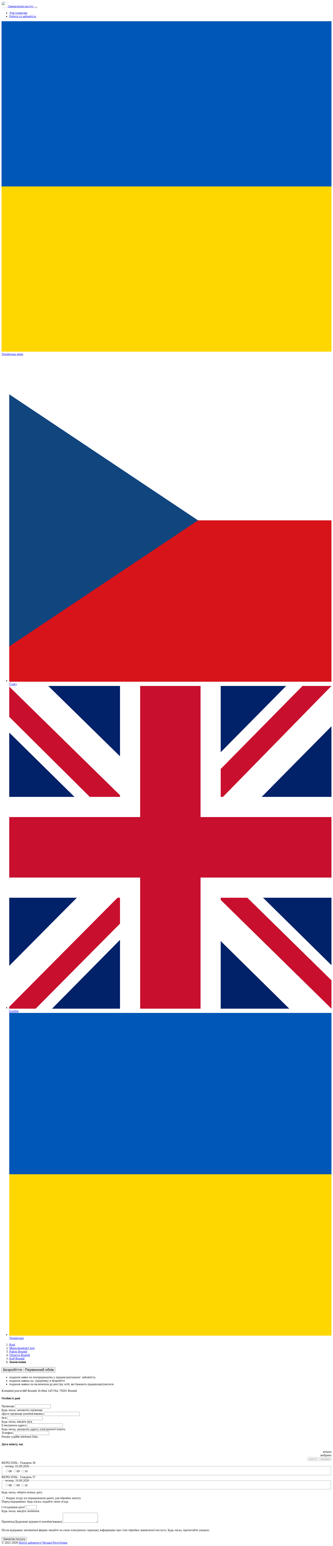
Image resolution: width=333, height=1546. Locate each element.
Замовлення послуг (20, 6)
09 (18, 1471)
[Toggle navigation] (35, 7)
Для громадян (18, 12)
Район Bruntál (18, 1351)
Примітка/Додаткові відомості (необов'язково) (32, 1521)
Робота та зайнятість (22, 16)
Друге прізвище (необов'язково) (22, 1413)
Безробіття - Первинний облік (28, 1370)
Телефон (7, 1432)
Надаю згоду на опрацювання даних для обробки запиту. (43, 1498)
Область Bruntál (19, 1355)
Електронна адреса (14, 1425)
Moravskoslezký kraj (22, 1348)
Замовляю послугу (14, 1539)
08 (10, 1471)
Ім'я (4, 1417)
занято (313, 1459)
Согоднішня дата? (13, 1507)
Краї (12, 1344)
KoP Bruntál (16, 1358)
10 (26, 1471)
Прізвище (8, 1406)
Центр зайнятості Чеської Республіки (43, 1542)
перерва (325, 1459)
